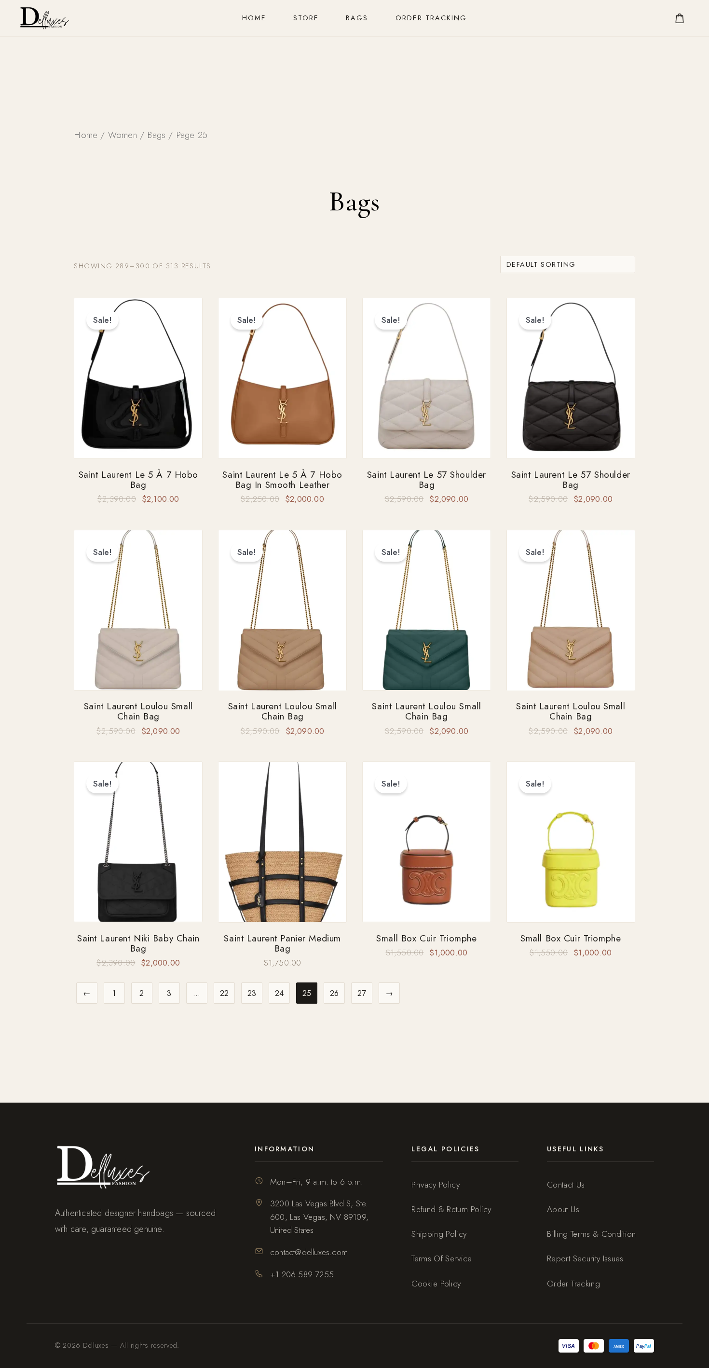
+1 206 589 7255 (302, 1274)
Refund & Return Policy (451, 1209)
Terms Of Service (441, 1258)
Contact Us (566, 1184)
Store (306, 18)
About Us (563, 1209)
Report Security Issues (585, 1258)
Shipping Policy (438, 1234)
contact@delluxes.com (309, 1252)
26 (335, 993)
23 (252, 993)
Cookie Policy (436, 1283)
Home (254, 18)
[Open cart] (679, 18)
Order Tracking (431, 18)
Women (122, 134)
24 (280, 993)
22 (225, 993)
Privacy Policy (435, 1184)
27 (362, 993)
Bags (357, 18)
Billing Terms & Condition (591, 1234)
